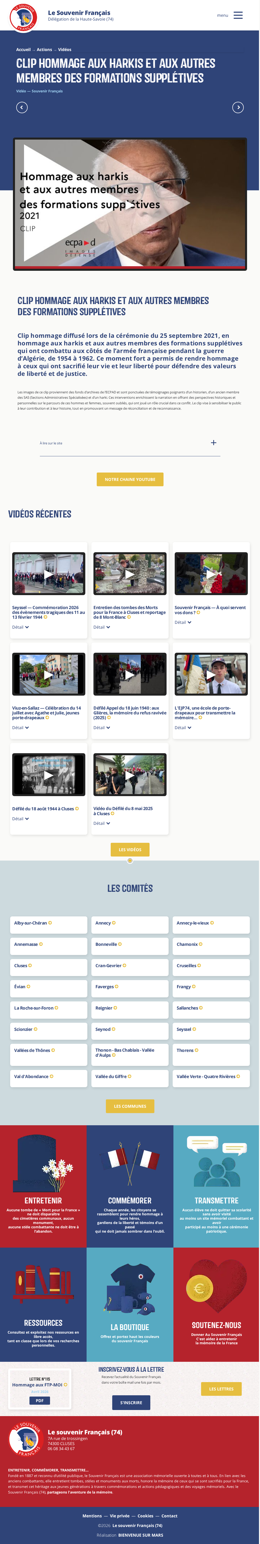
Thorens (182, 1046)
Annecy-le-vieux (190, 919)
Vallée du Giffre (109, 1072)
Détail (17, 624)
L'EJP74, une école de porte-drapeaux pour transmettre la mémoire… (202, 709)
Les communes (128, 1102)
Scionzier (23, 1025)
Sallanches (184, 1004)
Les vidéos (128, 845)
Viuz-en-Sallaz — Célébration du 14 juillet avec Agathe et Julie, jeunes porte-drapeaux (46, 709)
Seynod (101, 1025)
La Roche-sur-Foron (33, 1004)
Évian (19, 982)
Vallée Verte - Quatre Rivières (203, 1072)
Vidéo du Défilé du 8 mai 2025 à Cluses (122, 806)
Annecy (101, 919)
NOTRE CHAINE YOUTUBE (130, 479)
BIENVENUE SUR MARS (139, 1531)
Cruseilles (183, 961)
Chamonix (184, 940)
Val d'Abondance (31, 1072)
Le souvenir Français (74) (135, 1521)
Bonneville (105, 940)
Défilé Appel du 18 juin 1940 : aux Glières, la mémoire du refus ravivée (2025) (125, 709)
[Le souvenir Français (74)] (23, 30)
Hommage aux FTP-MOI (37, 1381)
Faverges (103, 982)
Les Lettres (217, 1385)
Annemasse (26, 940)
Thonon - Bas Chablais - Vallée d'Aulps (123, 1048)
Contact (168, 1512)
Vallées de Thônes (32, 1046)
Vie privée (118, 1512)
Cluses (20, 961)
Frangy (181, 982)
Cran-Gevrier (107, 961)
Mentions (90, 1512)
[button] (238, 15)
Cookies (144, 1512)
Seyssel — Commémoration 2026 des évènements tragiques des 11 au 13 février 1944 (48, 612)
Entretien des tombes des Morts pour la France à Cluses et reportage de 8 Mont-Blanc (124, 609)
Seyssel (181, 1025)
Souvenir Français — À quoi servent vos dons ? (207, 607)
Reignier (102, 1004)
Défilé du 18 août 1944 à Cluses (43, 805)
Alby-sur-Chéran (30, 919)
